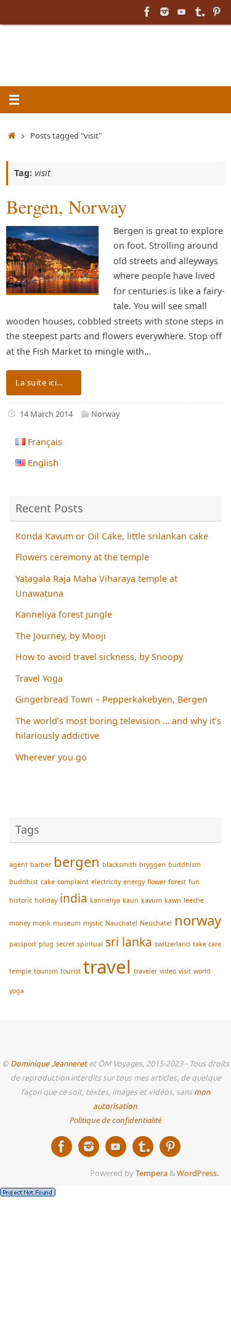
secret (65, 944)
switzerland (172, 944)
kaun (131, 900)
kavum (151, 900)
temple (20, 971)
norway (197, 920)
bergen (77, 861)
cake (48, 881)
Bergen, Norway (66, 206)
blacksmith (119, 864)
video (168, 971)
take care (207, 944)
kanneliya (105, 900)
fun (194, 881)
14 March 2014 (46, 413)
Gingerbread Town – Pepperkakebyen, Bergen (111, 699)
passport (22, 944)
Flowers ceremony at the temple (82, 557)
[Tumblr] (199, 11)
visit (185, 971)
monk (42, 923)
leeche (194, 900)
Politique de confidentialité (115, 1120)
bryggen (152, 864)
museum (67, 923)
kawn (172, 900)
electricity (106, 881)
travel (107, 966)
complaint (73, 881)
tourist (70, 971)
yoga (16, 990)
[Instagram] (164, 11)
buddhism (184, 864)
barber (40, 864)
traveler (145, 971)
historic (20, 900)
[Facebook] (147, 11)
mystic (93, 923)
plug (46, 944)
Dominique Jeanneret (48, 1064)
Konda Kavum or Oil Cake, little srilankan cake (111, 536)
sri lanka (128, 941)
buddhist (23, 881)
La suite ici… (39, 382)
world (202, 971)
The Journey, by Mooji (60, 636)
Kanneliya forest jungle (63, 614)
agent (18, 864)
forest (177, 881)
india (73, 898)
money (19, 923)
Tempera (152, 1173)
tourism (46, 971)
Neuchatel (156, 923)
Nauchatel (121, 923)
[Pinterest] (216, 11)
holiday (45, 900)
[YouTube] (181, 11)
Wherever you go (51, 757)
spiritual (90, 944)
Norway (105, 413)
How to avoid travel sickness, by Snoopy (99, 657)
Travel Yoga (39, 678)
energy (134, 881)
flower (156, 881)
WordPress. (198, 1173)
